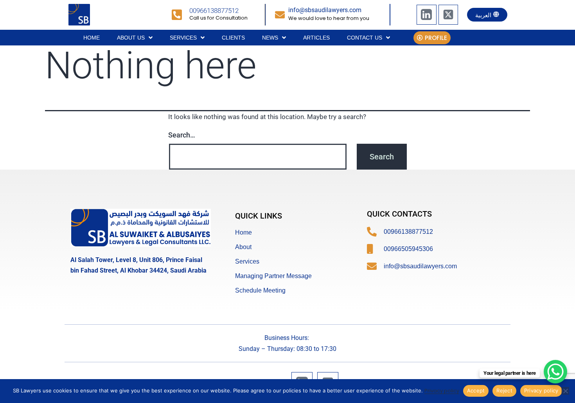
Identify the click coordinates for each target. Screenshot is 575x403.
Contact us (364, 37)
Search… (181, 135)
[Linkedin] (426, 14)
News (270, 37)
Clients (233, 37)
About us (131, 37)
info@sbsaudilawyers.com (324, 10)
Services (183, 37)
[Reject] (565, 391)
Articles (316, 37)
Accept (476, 390)
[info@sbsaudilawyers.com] (280, 15)
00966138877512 (214, 10)
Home (91, 37)
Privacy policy (441, 390)
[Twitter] (448, 14)
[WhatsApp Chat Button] (555, 371)
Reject (504, 390)
